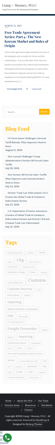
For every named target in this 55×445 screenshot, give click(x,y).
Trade (30, 372)
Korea (9, 348)
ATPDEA (31, 253)
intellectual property (16, 343)
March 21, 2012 (13, 25)
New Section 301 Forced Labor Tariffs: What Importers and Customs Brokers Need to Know (26, 178)
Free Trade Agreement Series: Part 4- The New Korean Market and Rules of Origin (26, 39)
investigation (36, 343)
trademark (42, 372)
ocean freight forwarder (29, 361)
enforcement (13, 295)
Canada (42, 252)
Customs (37, 280)
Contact (28, 409)
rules (44, 366)
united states (34, 377)
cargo (9, 262)
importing (26, 336)
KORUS (19, 348)
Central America (29, 267)
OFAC (45, 361)
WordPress (41, 420)
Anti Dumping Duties (15, 253)
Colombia (43, 273)
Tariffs (19, 372)
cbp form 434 (34, 262)
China (32, 272)
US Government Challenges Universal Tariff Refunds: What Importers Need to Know (25, 142)
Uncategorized (14, 88)
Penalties (18, 367)
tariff (9, 372)
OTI (8, 367)
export (27, 295)
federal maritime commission (22, 309)
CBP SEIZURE (12, 267)
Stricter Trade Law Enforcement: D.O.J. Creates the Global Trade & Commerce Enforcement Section (27, 196)
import (10, 337)
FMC (10, 316)
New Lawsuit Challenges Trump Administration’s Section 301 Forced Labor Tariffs (27, 160)
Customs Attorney (20, 289)
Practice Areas (12, 405)
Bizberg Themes (34, 424)
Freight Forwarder (22, 328)
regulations (32, 366)
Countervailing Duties (15, 282)
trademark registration (15, 377)
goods (44, 330)
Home (8, 400)
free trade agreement (15, 322)
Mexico (30, 348)
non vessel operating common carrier (24, 353)
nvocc (11, 360)
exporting (14, 302)
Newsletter (47, 405)
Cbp (20, 259)
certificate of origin (16, 272)
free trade (23, 316)
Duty (39, 290)
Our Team (43, 400)
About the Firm (24, 400)
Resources (30, 405)
